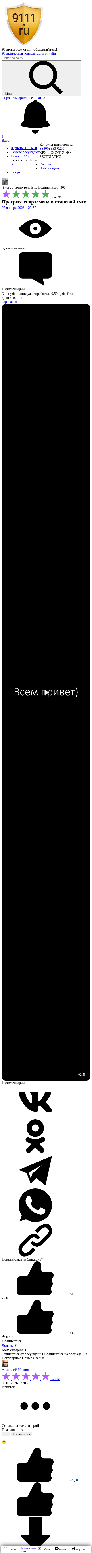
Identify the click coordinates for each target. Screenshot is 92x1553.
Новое (20, 156)
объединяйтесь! (45, 49)
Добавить (46, 1549)
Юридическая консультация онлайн (29, 53)
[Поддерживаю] (36, 1480)
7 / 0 (5, 1298)
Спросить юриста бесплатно (23, 98)
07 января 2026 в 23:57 (19, 208)
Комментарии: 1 (14, 1350)
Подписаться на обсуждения (65, 1354)
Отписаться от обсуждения (22, 1354)
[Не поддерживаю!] (35, 1515)
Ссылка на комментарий (20, 1426)
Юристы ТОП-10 (24, 148)
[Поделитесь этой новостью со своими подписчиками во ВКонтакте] (35, 1117)
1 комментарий (13, 1083)
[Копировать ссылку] (46, 1240)
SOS (14, 164)
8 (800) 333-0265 (52, 148)
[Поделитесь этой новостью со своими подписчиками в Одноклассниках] (35, 1152)
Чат (6, 1434)
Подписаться (11, 1341)
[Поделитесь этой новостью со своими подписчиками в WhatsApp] (35, 1221)
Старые (38, 1358)
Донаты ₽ (9, 1346)
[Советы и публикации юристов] (24, 45)
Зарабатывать (12, 302)
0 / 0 (9, 1337)
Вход (5, 140)
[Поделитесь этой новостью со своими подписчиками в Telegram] (35, 1186)
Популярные (11, 1358)
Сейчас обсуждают (25, 152)
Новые (27, 1358)
